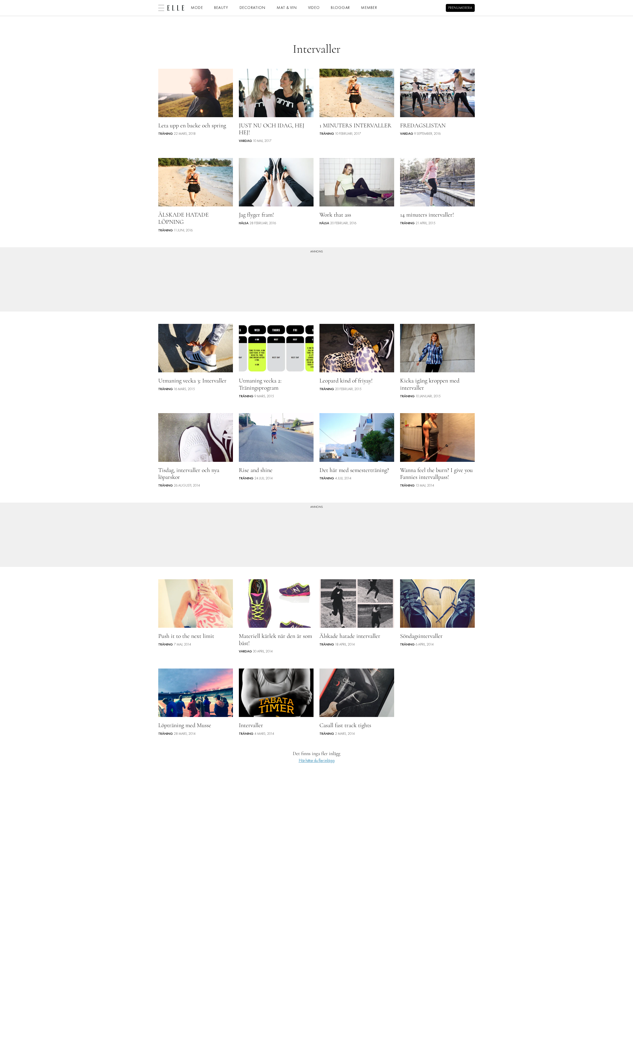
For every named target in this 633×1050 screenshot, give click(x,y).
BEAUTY (221, 8)
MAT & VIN (287, 8)
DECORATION (253, 8)
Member (369, 8)
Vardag (245, 141)
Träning (165, 133)
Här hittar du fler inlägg (317, 761)
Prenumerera (460, 8)
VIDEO (314, 8)
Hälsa (244, 223)
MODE (197, 8)
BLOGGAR (340, 8)
